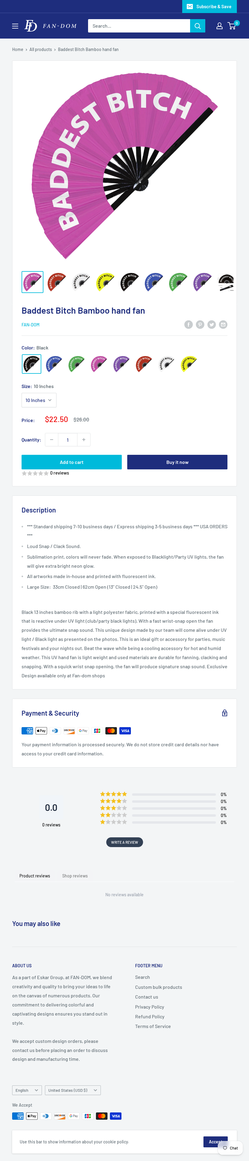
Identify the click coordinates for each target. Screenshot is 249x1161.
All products (40, 49)
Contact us (146, 996)
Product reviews (34, 875)
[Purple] (121, 364)
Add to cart (72, 462)
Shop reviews (75, 875)
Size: (38, 386)
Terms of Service (153, 1026)
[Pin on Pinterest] (200, 324)
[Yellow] (189, 364)
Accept (215, 1141)
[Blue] (54, 364)
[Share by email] (223, 324)
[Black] (31, 364)
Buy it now (177, 462)
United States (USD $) (67, 1090)
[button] (124, 473)
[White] (166, 364)
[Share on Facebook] (188, 324)
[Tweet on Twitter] (211, 324)
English (21, 1090)
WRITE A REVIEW (124, 842)
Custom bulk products (158, 987)
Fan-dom (30, 324)
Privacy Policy (149, 1006)
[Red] (144, 364)
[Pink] (99, 364)
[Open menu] (15, 26)
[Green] (76, 364)
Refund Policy (150, 1016)
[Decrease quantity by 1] (51, 439)
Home (17, 49)
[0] (232, 25)
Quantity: (31, 439)
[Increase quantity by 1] (83, 439)
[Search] (197, 25)
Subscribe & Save (213, 6)
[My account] (220, 25)
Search (142, 977)
